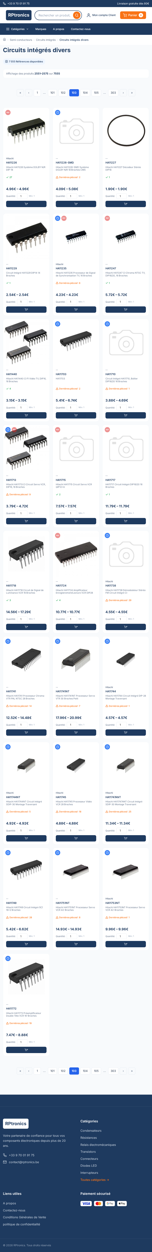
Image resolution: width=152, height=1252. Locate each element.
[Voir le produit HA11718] (26, 582)
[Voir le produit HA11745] (76, 793)
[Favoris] (44, 113)
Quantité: (11, 196)
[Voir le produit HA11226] (26, 159)
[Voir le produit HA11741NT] (76, 687)
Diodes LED (88, 1165)
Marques (40, 29)
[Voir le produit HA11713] (26, 476)
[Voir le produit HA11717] (126, 476)
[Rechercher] (76, 15)
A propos (58, 29)
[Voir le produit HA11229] (26, 264)
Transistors (88, 1151)
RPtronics (18, 15)
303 (113, 92)
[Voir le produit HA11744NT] (26, 793)
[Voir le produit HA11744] (126, 687)
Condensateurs (90, 1130)
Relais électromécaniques (98, 1145)
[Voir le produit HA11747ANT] (126, 793)
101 (52, 92)
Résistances (88, 1138)
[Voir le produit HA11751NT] (76, 899)
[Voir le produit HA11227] (126, 159)
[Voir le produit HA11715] (76, 476)
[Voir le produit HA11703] (76, 370)
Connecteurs (89, 1159)
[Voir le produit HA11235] (76, 264)
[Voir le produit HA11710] (126, 370)
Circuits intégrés (46, 39)
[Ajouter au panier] (26, 204)
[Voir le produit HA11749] (26, 899)
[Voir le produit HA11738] (126, 582)
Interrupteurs (89, 1173)
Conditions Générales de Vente (24, 1217)
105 (96, 92)
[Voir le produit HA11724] (76, 582)
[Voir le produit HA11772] (26, 1005)
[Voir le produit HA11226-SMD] (76, 159)
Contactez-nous (81, 29)
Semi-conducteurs (21, 39)
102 (63, 92)
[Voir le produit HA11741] (26, 687)
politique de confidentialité (21, 1224)
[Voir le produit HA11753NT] (126, 899)
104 (85, 92)
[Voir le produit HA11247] (126, 264)
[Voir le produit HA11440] (26, 370)
